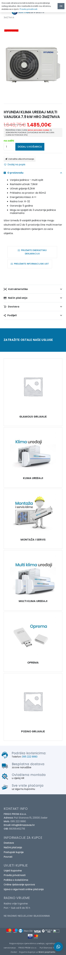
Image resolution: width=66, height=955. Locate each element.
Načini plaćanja (13, 847)
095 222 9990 (29, 756)
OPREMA (33, 662)
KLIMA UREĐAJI (33, 478)
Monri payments (47, 952)
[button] (14, 164)
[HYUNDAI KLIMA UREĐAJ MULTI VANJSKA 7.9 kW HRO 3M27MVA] (33, 386)
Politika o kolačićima (16, 880)
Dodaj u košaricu (30, 146)
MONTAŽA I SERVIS (33, 539)
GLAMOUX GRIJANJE (33, 416)
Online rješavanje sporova (19, 884)
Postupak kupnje (14, 852)
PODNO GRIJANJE (33, 731)
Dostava (9, 843)
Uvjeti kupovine (13, 870)
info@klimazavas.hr (23, 825)
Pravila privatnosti (14, 875)
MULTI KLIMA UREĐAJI (33, 601)
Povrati (8, 857)
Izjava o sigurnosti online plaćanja (24, 889)
